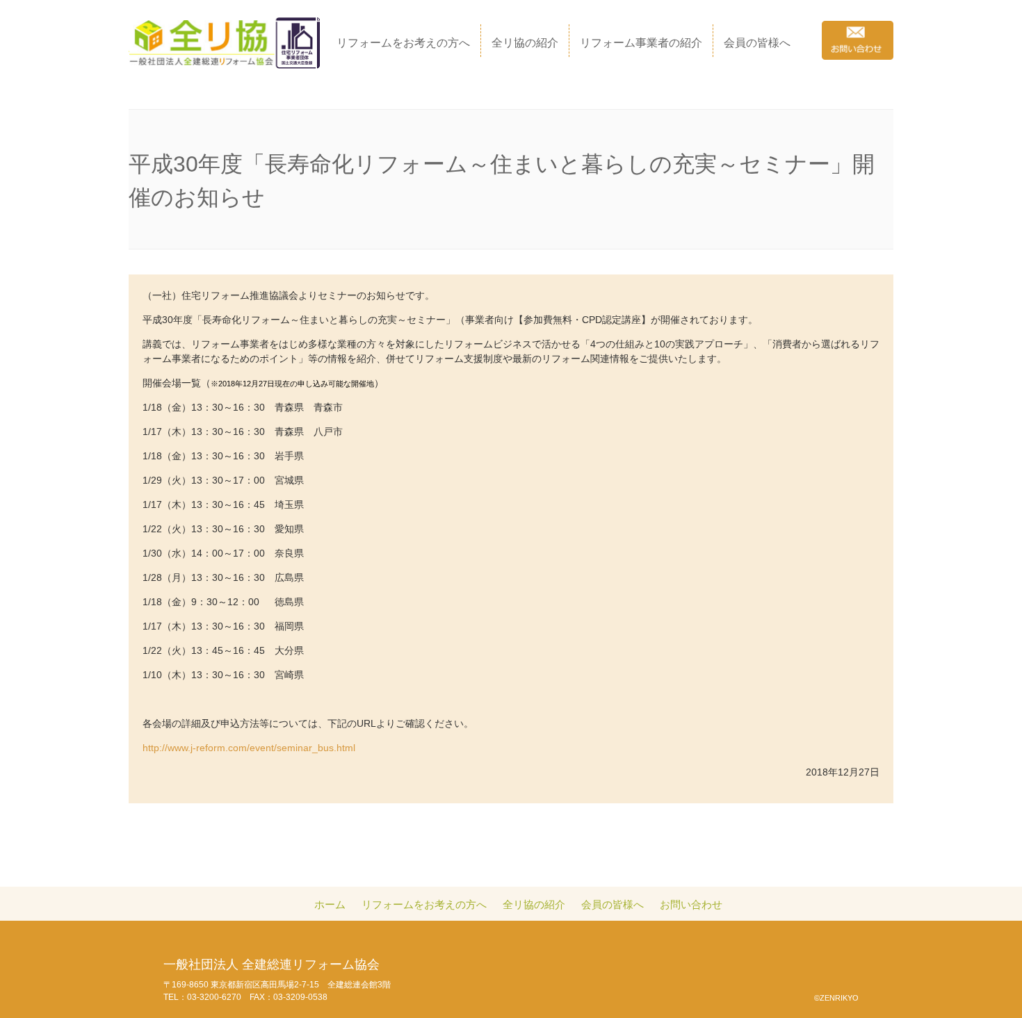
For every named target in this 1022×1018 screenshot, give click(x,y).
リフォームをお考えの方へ (403, 43)
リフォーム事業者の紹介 (641, 43)
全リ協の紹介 (525, 43)
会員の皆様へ (757, 43)
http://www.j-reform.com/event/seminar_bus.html (249, 747)
